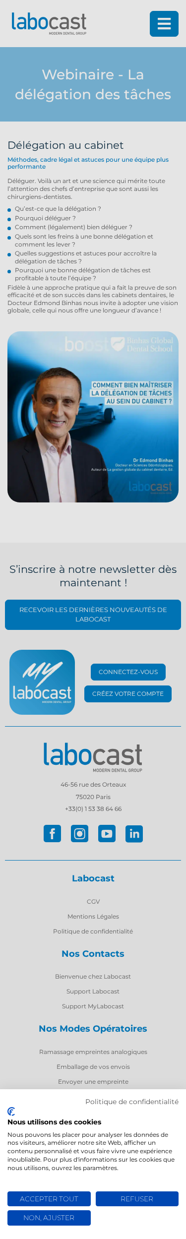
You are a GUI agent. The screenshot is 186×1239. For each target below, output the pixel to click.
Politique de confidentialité (132, 1102)
